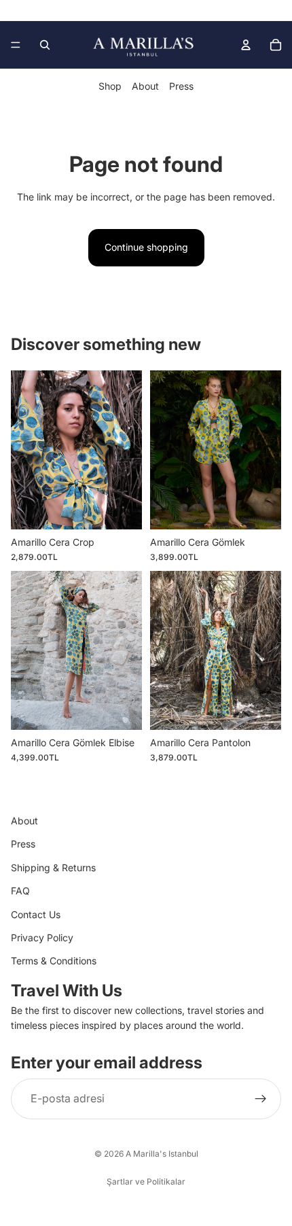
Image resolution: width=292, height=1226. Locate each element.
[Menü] (15, 44)
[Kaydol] (261, 1099)
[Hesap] (246, 45)
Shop (110, 86)
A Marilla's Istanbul (162, 1154)
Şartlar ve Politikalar (146, 1181)
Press (181, 86)
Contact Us (35, 914)
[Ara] (45, 45)
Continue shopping (146, 247)
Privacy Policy (42, 937)
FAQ (20, 891)
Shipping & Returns (53, 867)
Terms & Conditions (53, 961)
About (145, 86)
